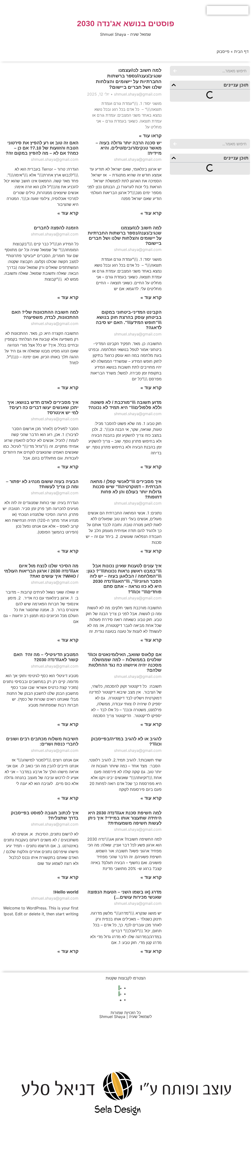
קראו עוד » (150, 135)
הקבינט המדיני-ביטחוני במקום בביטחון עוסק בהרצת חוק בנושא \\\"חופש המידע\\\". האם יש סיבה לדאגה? (129, 320)
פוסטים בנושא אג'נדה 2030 (125, 23)
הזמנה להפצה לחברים (56, 227)
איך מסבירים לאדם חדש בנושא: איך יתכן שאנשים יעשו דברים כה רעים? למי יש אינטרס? (42, 407)
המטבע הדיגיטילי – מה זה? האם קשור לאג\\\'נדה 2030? (45, 657)
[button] (173, 85)
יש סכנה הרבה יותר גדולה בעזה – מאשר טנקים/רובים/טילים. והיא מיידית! (129, 148)
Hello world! (65, 892)
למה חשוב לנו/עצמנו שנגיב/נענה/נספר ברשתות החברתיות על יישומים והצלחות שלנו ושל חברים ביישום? (125, 235)
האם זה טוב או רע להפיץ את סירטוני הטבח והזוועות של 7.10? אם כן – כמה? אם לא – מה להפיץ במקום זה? (42, 148)
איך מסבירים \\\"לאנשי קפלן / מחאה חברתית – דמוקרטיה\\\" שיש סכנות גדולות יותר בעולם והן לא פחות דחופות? (126, 489)
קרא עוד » (151, 213)
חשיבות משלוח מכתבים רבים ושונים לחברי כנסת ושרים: (42, 741)
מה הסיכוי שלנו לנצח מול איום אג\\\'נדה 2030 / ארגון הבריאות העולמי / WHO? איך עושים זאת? (41, 571)
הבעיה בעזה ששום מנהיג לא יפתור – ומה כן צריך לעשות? (42, 484)
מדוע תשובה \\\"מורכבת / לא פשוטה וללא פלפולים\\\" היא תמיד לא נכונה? (125, 405)
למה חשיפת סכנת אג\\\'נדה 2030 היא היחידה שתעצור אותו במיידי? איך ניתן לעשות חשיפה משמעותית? (125, 818)
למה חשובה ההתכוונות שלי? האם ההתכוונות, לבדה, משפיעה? (45, 315)
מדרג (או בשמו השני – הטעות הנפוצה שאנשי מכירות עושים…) (125, 895)
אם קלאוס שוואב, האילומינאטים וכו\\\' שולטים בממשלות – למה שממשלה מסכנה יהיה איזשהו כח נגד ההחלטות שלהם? (125, 662)
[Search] (175, 70)
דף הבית (241, 51)
